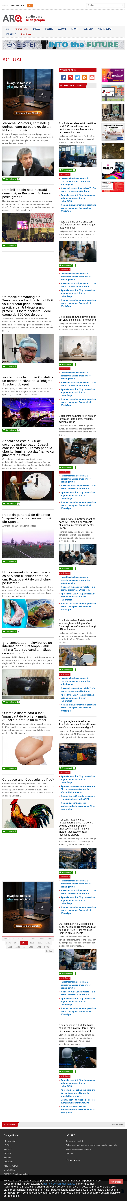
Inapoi (6, 938)
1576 (16, 943)
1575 (8, 943)
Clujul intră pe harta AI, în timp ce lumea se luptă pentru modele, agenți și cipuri (77, 419)
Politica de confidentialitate (78, 1149)
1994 (39, 947)
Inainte (49, 951)
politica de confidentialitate (59, 1183)
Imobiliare (26, 34)
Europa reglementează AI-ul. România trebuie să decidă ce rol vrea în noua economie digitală (77, 724)
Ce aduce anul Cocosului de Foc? (28, 779)
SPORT (75, 29)
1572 (34, 938)
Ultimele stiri (21, 29)
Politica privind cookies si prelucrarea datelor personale (91, 1145)
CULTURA (88, 29)
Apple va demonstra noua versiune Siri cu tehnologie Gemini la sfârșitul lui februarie (78, 789)
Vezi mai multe (117, 1124)
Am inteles (116, 1182)
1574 (50, 938)
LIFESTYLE (10, 34)
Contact (69, 1153)
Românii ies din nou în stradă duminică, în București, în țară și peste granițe (27, 193)
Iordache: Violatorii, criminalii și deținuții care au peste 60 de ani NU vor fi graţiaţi (26, 126)
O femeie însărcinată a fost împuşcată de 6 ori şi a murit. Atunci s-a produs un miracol (24, 716)
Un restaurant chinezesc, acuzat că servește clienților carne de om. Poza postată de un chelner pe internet (27, 577)
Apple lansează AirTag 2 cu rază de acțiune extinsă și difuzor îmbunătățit (78, 198)
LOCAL (36, 29)
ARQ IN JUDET (105, 29)
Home (8, 29)
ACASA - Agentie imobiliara (16, 1174)
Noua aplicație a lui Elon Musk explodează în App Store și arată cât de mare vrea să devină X (77, 1028)
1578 (32, 943)
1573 (42, 938)
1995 (46, 947)
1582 (17, 947)
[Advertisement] (28, 275)
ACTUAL (62, 29)
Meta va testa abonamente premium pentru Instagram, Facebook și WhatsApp (78, 208)
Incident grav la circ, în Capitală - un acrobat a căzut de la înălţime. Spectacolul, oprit (27, 380)
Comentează (11, 179)
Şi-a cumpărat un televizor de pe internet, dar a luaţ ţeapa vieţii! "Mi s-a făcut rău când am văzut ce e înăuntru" (27, 648)
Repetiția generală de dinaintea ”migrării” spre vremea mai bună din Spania (26, 518)
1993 (31, 947)
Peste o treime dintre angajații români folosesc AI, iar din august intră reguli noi (77, 224)
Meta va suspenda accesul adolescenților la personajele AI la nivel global (77, 806)
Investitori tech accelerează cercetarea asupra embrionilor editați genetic (75, 181)
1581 (10, 947)
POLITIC (49, 29)
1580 (48, 943)
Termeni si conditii (74, 1141)
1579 (40, 943)
